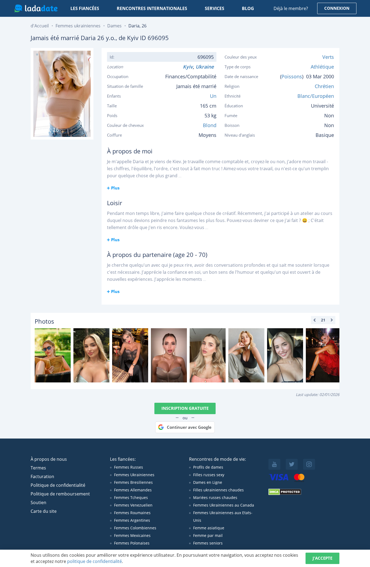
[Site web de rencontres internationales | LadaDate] (36, 8)
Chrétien (324, 86)
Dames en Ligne (207, 482)
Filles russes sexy (208, 474)
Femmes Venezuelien (133, 505)
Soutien (38, 502)
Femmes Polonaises (132, 543)
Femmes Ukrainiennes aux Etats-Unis (222, 516)
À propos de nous (49, 459)
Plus (115, 188)
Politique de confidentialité (58, 485)
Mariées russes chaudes (215, 497)
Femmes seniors (208, 543)
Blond (209, 125)
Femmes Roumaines (132, 512)
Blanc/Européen (315, 96)
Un (213, 96)
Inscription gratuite (185, 408)
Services (214, 8)
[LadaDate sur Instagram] (309, 464)
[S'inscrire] (53, 355)
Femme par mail (208, 535)
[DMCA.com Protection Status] (284, 493)
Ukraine (206, 66)
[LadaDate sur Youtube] (274, 464)
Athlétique (322, 66)
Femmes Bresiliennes (133, 482)
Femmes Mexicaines (132, 535)
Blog (248, 8)
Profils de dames (208, 467)
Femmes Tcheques (131, 497)
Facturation (42, 476)
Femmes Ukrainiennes (134, 474)
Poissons (291, 76)
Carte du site (44, 511)
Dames (114, 26)
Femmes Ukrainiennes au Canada (223, 505)
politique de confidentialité (94, 561)
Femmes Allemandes (133, 489)
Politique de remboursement (60, 494)
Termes (38, 468)
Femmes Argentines (132, 520)
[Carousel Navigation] (323, 320)
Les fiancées (84, 8)
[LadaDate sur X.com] (292, 464)
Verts (328, 57)
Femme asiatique (208, 527)
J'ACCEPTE (322, 558)
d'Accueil (40, 26)
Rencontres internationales (152, 8)
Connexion (336, 8)
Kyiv (188, 66)
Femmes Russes (128, 467)
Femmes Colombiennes (135, 527)
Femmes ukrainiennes (78, 26)
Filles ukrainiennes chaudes (218, 489)
